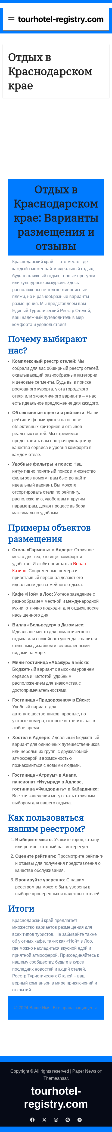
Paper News (84, 1071)
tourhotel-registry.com (61, 19)
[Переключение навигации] (11, 19)
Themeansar (55, 1078)
